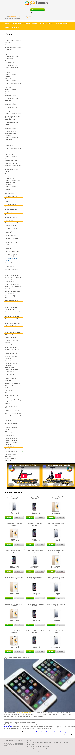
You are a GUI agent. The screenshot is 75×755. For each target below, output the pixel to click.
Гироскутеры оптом (26, 748)
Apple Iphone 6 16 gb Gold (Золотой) (55, 497)
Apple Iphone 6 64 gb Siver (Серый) (56, 524)
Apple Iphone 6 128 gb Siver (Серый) (35, 551)
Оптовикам (36, 748)
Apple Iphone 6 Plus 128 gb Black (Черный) (35, 578)
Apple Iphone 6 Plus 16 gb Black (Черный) (35, 631)
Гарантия (7, 27)
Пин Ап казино (28, 752)
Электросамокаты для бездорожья (13, 752)
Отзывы (43, 748)
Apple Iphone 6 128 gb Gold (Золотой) (56, 551)
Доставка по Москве (61, 23)
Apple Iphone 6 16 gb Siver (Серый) (14, 497)
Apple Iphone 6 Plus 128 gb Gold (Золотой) (14, 578)
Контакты (15, 27)
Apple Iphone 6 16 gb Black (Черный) (35, 497)
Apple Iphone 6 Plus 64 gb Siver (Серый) (56, 604)
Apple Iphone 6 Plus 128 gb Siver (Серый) (56, 578)
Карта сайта (36, 752)
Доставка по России (45, 23)
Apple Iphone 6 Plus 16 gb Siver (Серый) (56, 631)
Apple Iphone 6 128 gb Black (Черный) (14, 551)
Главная (6, 23)
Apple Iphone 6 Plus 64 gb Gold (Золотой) (14, 604)
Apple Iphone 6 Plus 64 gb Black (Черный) (35, 604)
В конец (63, 732)
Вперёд (53, 732)
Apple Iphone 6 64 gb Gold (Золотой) (14, 524)
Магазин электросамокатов (21, 23)
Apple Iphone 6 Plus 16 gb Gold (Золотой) (14, 631)
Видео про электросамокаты (11, 748)
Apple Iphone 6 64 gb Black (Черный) (35, 524)
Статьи (34, 23)
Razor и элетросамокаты (53, 748)
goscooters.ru (8, 727)
